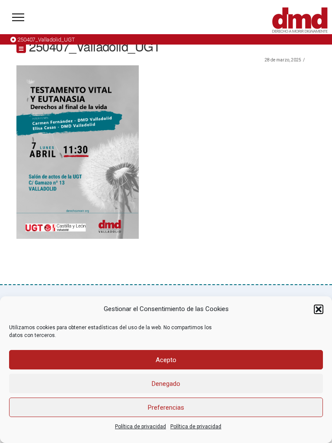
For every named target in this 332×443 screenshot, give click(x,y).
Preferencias (166, 407)
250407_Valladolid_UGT (46, 39)
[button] (318, 309)
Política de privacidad (140, 427)
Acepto (166, 360)
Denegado (166, 384)
